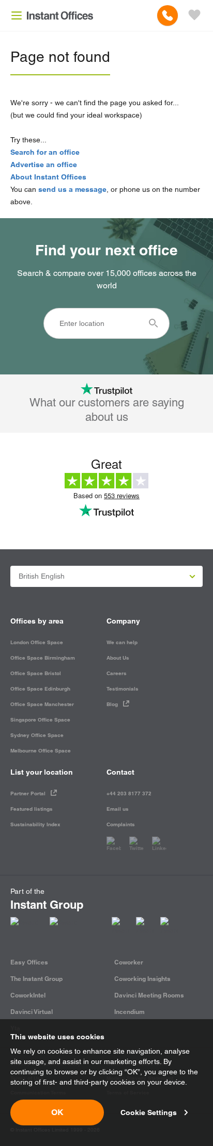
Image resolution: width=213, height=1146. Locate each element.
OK (57, 1112)
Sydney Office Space (37, 735)
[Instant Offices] (60, 15)
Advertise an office (43, 164)
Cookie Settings (148, 1112)
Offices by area (37, 621)
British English (42, 576)
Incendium (129, 1012)
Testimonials (122, 688)
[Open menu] (16, 15)
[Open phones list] (167, 15)
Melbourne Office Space (40, 750)
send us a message (72, 189)
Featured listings (31, 809)
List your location (41, 772)
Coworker (128, 962)
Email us (117, 809)
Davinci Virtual (31, 1012)
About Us (117, 657)
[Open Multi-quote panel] (194, 15)
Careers (116, 673)
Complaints (120, 824)
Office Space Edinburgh (40, 688)
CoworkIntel (27, 995)
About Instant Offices (48, 177)
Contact (120, 772)
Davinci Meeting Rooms (149, 995)
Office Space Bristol (35, 673)
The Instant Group (36, 979)
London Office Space (36, 642)
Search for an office (45, 152)
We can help (122, 642)
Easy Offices (29, 962)
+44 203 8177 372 (128, 793)
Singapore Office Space (40, 719)
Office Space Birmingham (42, 657)
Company (123, 621)
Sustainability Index (35, 824)
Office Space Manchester (42, 704)
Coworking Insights (142, 979)
